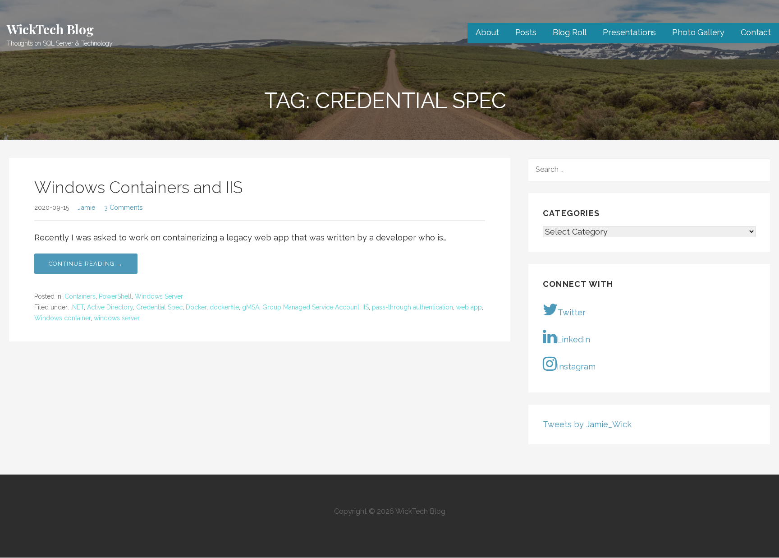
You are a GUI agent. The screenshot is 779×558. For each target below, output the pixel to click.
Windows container (62, 318)
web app (469, 307)
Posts (525, 32)
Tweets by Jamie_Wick (587, 424)
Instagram (576, 366)
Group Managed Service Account (310, 307)
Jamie (87, 207)
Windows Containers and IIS (138, 187)
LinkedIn (573, 339)
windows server (117, 318)
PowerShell (115, 296)
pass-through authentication (412, 307)
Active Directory (110, 307)
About (487, 32)
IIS (365, 307)
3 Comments (123, 207)
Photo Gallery (698, 32)
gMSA (250, 307)
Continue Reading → (86, 263)
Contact (756, 32)
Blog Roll (570, 32)
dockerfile (224, 307)
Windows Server (159, 296)
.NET (77, 307)
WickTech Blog (50, 29)
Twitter (572, 312)
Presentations (629, 32)
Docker (196, 307)
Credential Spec (159, 307)
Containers (80, 296)
